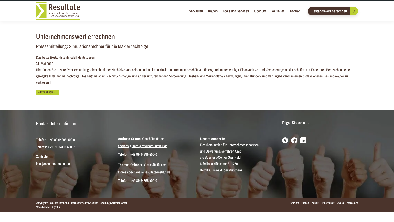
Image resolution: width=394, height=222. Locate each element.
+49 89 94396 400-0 (61, 139)
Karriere (294, 203)
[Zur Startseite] (58, 11)
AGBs (340, 203)
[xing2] (285, 141)
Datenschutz (328, 203)
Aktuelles (278, 11)
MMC (48, 207)
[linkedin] (303, 141)
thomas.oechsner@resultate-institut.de (144, 172)
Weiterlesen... (47, 92)
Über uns (260, 11)
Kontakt (295, 11)
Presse (305, 203)
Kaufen (213, 11)
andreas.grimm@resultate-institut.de (142, 145)
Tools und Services (236, 11)
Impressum (352, 203)
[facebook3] (294, 141)
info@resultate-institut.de (53, 163)
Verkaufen (196, 11)
